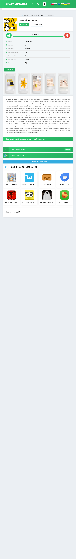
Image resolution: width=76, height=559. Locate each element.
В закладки (38, 25)
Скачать (25, 25)
